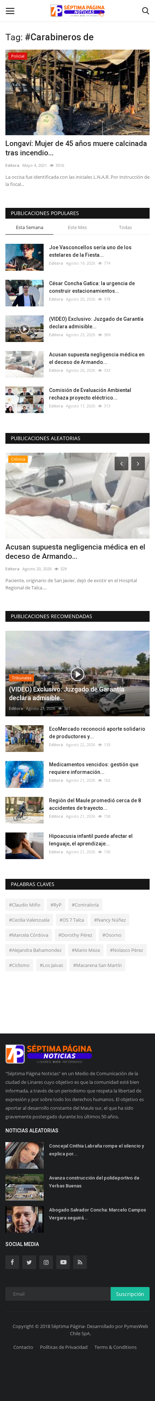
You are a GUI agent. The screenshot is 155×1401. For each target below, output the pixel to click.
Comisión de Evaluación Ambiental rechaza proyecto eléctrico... (90, 394)
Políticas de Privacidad (64, 1347)
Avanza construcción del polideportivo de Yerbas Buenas (94, 1181)
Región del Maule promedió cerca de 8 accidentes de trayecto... (95, 804)
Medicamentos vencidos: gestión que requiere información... (93, 768)
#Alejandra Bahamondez (35, 950)
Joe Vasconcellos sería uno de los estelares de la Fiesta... (90, 251)
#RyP (56, 905)
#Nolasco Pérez (126, 950)
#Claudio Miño (24, 905)
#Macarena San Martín (97, 965)
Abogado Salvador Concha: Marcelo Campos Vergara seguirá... (97, 1213)
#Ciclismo (19, 965)
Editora (12, 165)
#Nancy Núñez (110, 920)
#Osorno (111, 935)
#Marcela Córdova (28, 935)
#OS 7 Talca (71, 920)
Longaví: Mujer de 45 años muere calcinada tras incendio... (76, 148)
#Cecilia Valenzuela (29, 920)
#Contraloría (85, 905)
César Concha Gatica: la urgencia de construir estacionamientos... (92, 287)
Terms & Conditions (115, 1347)
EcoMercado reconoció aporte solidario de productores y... (97, 732)
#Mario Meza (86, 950)
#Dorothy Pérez (75, 935)
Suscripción (130, 1294)
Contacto (23, 1347)
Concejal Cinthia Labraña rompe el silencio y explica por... (96, 1149)
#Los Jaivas (51, 965)
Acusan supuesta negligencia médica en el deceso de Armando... (97, 358)
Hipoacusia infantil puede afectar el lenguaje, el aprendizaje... (91, 839)
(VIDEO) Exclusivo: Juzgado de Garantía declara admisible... (96, 322)
